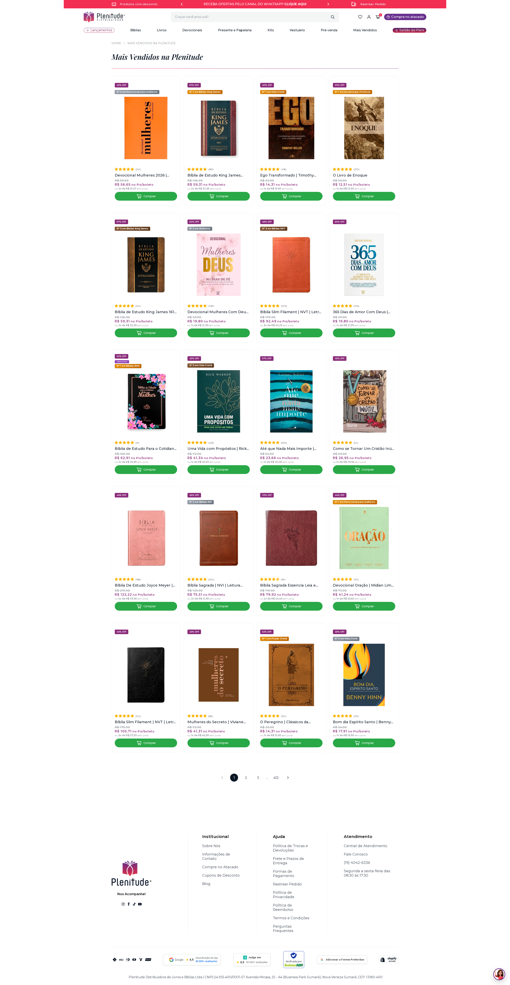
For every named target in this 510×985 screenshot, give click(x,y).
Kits (271, 30)
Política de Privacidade (283, 894)
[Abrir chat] (499, 974)
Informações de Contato (216, 856)
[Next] (328, 4)
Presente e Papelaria (235, 30)
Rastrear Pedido (373, 4)
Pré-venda (329, 30)
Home (116, 43)
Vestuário (297, 30)
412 (276, 778)
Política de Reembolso (283, 907)
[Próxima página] (288, 778)
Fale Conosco (356, 854)
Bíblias (135, 30)
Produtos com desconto (139, 4)
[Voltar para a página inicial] (104, 17)
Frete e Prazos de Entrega (288, 860)
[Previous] (181, 4)
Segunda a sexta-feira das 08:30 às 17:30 (367, 873)
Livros (162, 30)
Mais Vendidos (365, 30)
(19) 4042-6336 (357, 862)
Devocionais (192, 30)
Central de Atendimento (365, 846)
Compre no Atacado (220, 867)
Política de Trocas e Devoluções (290, 848)
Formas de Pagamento (283, 873)
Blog (206, 884)
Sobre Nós (211, 846)
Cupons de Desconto (221, 875)
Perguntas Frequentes (283, 928)
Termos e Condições (291, 918)
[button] (135, 30)
